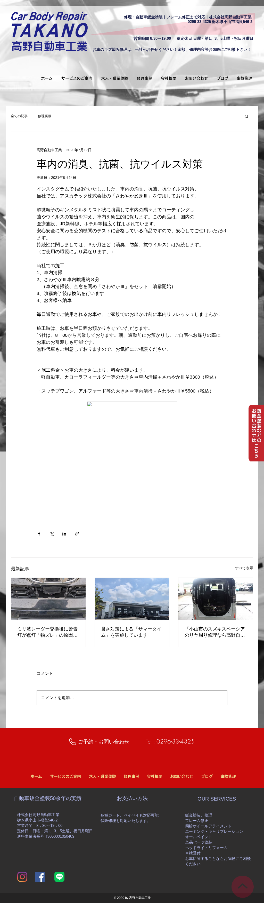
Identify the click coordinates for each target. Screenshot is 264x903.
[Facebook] (40, 877)
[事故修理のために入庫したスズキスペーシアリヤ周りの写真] (215, 599)
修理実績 (44, 116)
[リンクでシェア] (77, 533)
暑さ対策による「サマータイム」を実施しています (131, 632)
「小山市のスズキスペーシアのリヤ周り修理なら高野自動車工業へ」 (215, 632)
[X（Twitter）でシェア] (51, 533)
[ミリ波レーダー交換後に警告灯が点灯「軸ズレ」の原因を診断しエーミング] (48, 599)
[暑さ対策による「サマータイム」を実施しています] (132, 599)
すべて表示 (244, 568)
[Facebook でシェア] (39, 533)
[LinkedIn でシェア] (64, 533)
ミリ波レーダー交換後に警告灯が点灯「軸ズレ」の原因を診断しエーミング (47, 632)
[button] (246, 116)
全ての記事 (19, 116)
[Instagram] (22, 877)
